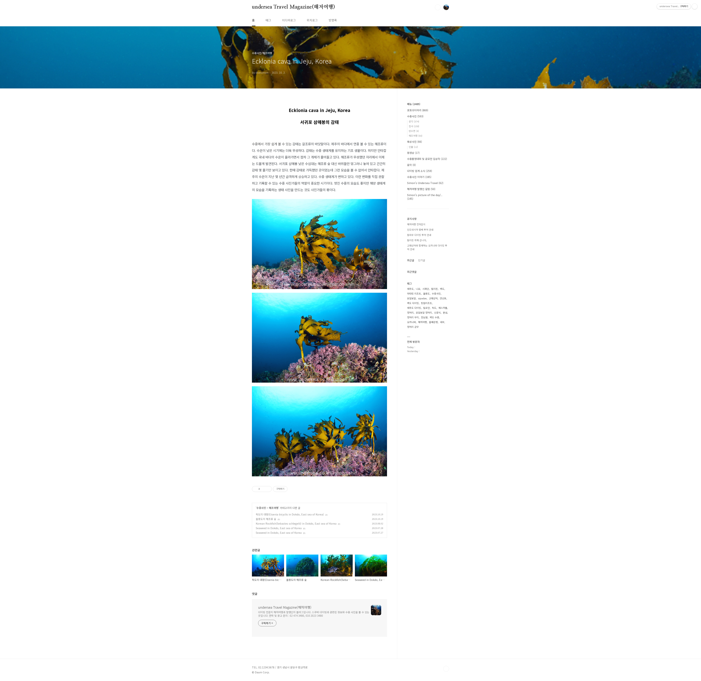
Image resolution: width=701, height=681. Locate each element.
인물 (413, 147)
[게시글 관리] (267, 489)
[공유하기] (263, 489)
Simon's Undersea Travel (425, 183)
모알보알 (411, 298)
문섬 (445, 312)
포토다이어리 (417, 110)
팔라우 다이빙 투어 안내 (419, 235)
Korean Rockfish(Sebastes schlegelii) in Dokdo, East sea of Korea (296, 523)
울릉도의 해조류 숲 (266, 519)
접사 (414, 126)
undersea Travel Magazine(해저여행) (293, 7)
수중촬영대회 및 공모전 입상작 (427, 159)
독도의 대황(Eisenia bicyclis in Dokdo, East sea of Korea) (290, 514)
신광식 (437, 312)
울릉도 (426, 293)
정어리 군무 (413, 327)
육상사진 (414, 141)
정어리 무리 (413, 317)
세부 (442, 322)
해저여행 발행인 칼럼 (421, 189)
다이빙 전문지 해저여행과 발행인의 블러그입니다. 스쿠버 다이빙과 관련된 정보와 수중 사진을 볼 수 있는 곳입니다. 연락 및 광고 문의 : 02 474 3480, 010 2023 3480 (313, 613)
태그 (268, 20)
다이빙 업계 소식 (419, 171)
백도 (442, 289)
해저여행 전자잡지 (416, 224)
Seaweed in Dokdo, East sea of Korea (279, 528)
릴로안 (426, 308)
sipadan (422, 298)
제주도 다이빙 (414, 308)
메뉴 (413, 104)
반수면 (414, 131)
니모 (418, 289)
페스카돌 (442, 308)
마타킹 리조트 (414, 293)
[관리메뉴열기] (694, 6)
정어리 (410, 312)
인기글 (421, 260)
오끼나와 (411, 322)
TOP (446, 669)
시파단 (425, 289)
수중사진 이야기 (419, 177)
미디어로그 (289, 20)
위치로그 (312, 20)
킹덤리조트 (426, 303)
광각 (414, 121)
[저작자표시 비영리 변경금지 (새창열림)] (292, 488)
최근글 (410, 260)
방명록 (333, 20)
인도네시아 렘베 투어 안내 (420, 229)
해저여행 (422, 322)
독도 (434, 308)
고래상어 (433, 298)
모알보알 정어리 (424, 312)
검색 (437, 7)
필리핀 (434, 289)
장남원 (424, 317)
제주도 (410, 289)
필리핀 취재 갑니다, (417, 240)
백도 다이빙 (413, 303)
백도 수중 (434, 317)
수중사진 (261, 508)
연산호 (443, 298)
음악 (411, 165)
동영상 (413, 153)
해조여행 (273, 508)
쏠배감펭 (433, 322)
